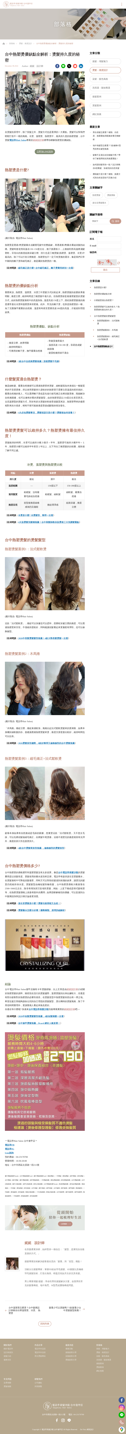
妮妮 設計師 (36, 66)
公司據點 (38, 1383)
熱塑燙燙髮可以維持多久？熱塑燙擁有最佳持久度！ (107, 308)
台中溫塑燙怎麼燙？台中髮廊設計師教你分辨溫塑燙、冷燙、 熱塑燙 (24, 1310)
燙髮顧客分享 (71, 1360)
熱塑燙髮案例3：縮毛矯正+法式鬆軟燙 (108, 337)
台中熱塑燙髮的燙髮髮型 (105, 316)
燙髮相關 (7, 1386)
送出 (105, 270)
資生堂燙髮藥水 (99, 203)
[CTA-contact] (45, 1229)
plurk (75, 66)
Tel (122, 1422)
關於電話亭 (8, 1349)
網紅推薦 (96, 114)
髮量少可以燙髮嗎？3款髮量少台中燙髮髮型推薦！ (65, 1309)
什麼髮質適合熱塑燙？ (104, 300)
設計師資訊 (8, 1352)
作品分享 (38, 1345)
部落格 (12, 43)
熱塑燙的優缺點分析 (103, 294)
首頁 (3, 43)
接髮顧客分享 (71, 1352)
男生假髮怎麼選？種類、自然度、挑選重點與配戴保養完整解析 (106, 136)
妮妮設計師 (38, 140)
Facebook (122, 1400)
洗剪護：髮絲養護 (101, 88)
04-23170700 (79, 1415)
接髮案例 (96, 96)
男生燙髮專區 (40, 1356)
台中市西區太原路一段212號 (53, 1415)
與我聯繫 (38, 1386)
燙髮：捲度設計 (25, 43)
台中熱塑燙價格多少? (103, 346)
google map (122, 1430)
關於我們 (8, 1345)
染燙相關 (7, 1383)
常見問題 (8, 1379)
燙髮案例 (96, 105)
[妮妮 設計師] (12, 1263)
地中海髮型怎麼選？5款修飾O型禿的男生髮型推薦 (107, 147)
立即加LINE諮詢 (45, 151)
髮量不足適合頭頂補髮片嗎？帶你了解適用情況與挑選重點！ (106, 157)
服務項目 (7, 1360)
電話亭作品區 (40, 1349)
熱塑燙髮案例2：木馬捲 (107, 330)
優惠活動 (69, 1349)
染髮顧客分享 (71, 1356)
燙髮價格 (111, 195)
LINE (63, 66)
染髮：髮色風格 (100, 79)
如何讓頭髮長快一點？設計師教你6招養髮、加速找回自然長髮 (106, 166)
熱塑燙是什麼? (100, 287)
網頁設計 (90, 1429)
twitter (69, 66)
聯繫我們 (38, 1379)
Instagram (122, 1407)
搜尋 (117, 221)
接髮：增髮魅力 (100, 61)
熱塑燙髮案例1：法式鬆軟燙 (108, 322)
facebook (57, 66)
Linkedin (81, 66)
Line (122, 1415)
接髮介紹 (7, 1356)
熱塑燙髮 (96, 195)
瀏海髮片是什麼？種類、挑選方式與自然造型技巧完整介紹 (106, 176)
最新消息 (69, 1345)
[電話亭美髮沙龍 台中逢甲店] (17, 4)
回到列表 (44, 1323)
